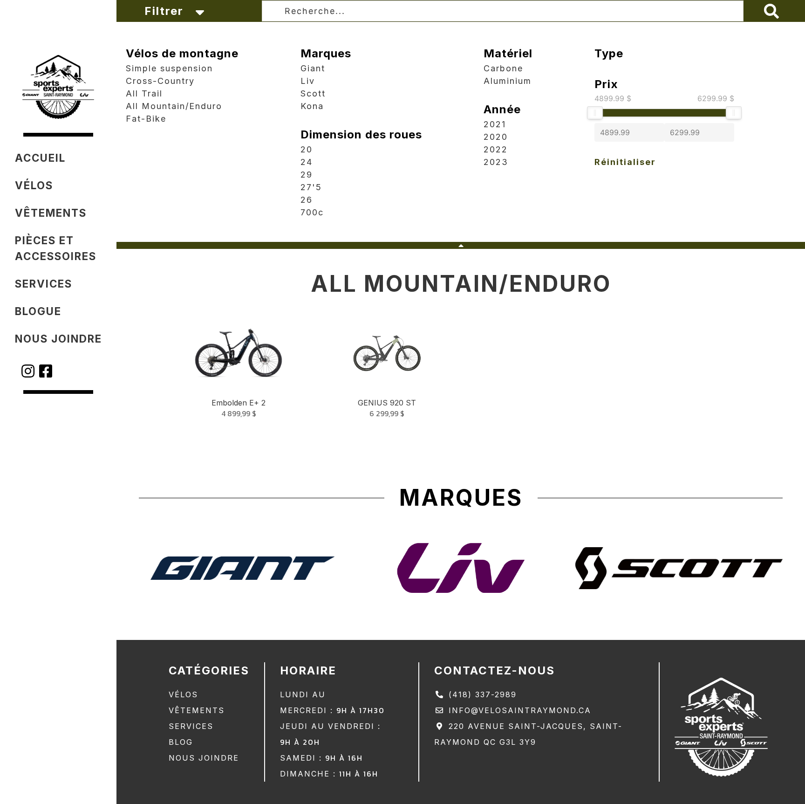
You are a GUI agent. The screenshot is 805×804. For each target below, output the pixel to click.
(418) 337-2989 (481, 694)
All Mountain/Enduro (174, 106)
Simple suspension (169, 68)
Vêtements (197, 710)
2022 (496, 149)
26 (306, 200)
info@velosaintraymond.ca (518, 710)
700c (312, 212)
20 (306, 149)
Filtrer (165, 11)
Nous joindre (204, 758)
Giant (312, 68)
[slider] (595, 112)
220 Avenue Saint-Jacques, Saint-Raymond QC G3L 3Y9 (528, 734)
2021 (495, 124)
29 (306, 174)
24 (306, 162)
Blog (181, 742)
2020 (496, 137)
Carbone (503, 68)
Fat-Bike (146, 119)
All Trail (144, 93)
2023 (496, 162)
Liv (307, 81)
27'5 (311, 187)
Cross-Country (160, 81)
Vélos (183, 694)
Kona (312, 106)
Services (191, 726)
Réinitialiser (625, 162)
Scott (313, 93)
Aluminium (508, 81)
